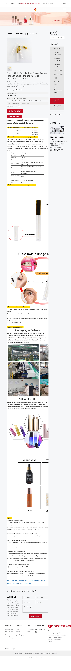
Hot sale (18, 629)
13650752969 (57, 137)
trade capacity (9, 631)
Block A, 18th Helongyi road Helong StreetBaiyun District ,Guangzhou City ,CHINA (57, 147)
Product (18, 34)
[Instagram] (36, 631)
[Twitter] (39, 629)
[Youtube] (42, 629)
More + (18, 638)
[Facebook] (44, 629)
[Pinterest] (36, 629)
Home (9, 34)
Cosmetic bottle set (21, 636)
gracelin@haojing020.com (57, 140)
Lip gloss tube (30, 34)
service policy (9, 638)
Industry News (30, 629)
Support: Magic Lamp (35, 657)
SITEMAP (63, 3)
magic (13, 648)
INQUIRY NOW (15, 111)
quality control (9, 629)
